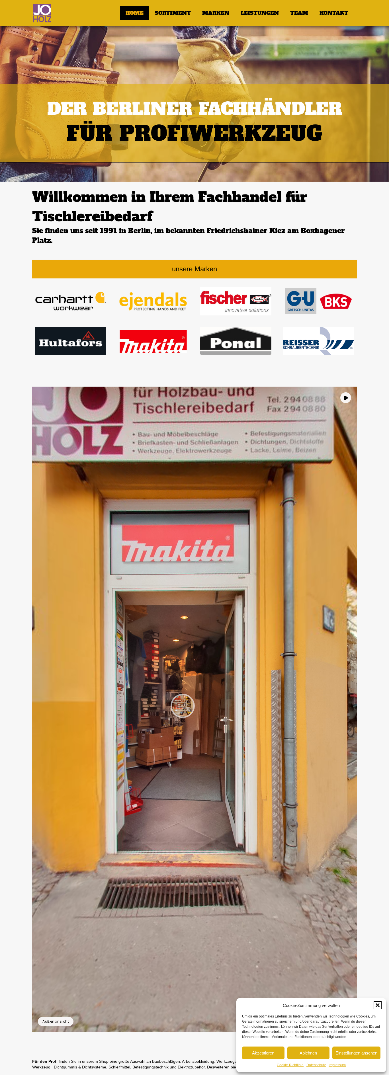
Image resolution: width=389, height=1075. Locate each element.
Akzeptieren (263, 1053)
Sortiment (173, 13)
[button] (377, 1005)
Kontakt (334, 13)
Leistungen (260, 13)
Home (135, 13)
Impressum (337, 1065)
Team (299, 13)
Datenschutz (316, 1065)
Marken (215, 13)
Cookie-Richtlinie (290, 1065)
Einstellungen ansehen (356, 1053)
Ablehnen (308, 1053)
